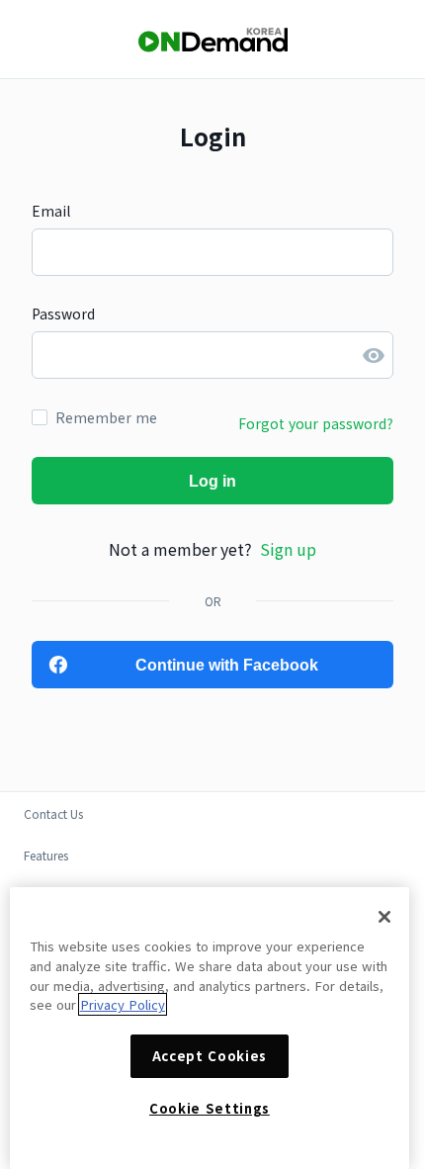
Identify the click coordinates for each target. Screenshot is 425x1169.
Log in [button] (212, 481)
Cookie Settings (209, 1108)
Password (63, 313)
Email (51, 211)
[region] (209, 1028)
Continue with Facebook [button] (226, 665)
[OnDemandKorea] (212, 40)
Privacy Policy (122, 1004)
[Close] (384, 917)
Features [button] (46, 855)
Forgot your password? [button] (315, 423)
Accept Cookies (209, 1055)
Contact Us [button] (53, 813)
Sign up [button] (288, 549)
